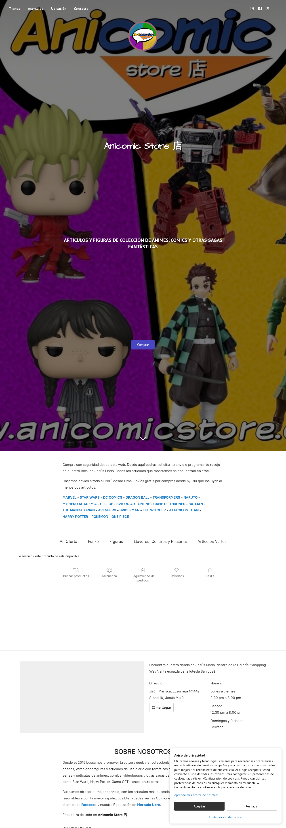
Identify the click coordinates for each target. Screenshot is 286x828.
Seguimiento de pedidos (143, 578)
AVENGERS (107, 510)
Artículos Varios (212, 541)
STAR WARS (90, 497)
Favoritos (176, 576)
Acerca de (36, 8)
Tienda (14, 8)
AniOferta (68, 541)
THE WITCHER (154, 510)
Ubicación (58, 8)
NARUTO (190, 497)
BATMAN (196, 504)
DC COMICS (112, 497)
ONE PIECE (120, 516)
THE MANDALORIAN (79, 510)
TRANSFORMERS (167, 497)
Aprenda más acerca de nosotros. (196, 795)
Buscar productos (76, 576)
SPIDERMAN (129, 510)
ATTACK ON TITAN (184, 510)
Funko (93, 541)
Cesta (210, 576)
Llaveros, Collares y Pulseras (160, 541)
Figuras (116, 541)
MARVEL (69, 497)
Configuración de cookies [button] (226, 817)
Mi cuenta (109, 576)
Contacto (81, 8)
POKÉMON (99, 516)
